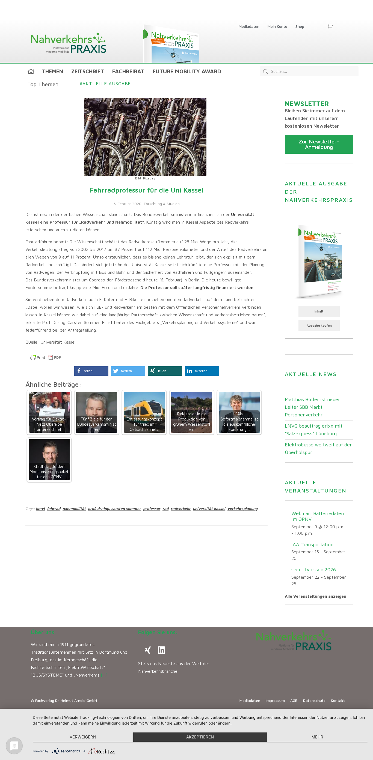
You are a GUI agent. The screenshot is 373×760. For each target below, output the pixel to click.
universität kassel (209, 508)
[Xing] (148, 650)
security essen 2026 (313, 569)
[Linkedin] (161, 650)
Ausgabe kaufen (319, 325)
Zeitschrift (87, 71)
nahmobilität (74, 508)
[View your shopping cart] (330, 26)
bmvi (40, 508)
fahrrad (53, 508)
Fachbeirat (128, 71)
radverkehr (181, 508)
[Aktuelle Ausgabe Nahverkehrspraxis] (319, 261)
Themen (52, 71)
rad (165, 508)
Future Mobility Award (187, 71)
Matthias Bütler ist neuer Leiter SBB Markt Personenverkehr (312, 406)
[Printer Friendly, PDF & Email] (46, 357)
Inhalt (319, 311)
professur (151, 508)
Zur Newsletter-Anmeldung (319, 144)
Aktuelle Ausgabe (105, 83)
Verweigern (83, 737)
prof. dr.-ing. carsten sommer (114, 508)
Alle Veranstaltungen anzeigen (315, 596)
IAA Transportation (312, 544)
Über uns (42, 632)
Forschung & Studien (162, 203)
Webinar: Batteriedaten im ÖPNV (317, 516)
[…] (104, 674)
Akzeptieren (200, 737)
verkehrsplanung (242, 508)
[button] (91, 371)
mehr (317, 737)
